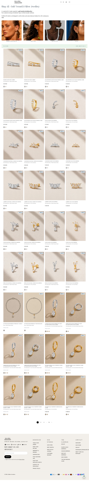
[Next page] (51, 422)
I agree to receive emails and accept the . (15, 459)
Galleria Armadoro (11, 474)
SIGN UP (8, 456)
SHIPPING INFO (36, 454)
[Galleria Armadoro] (21, 2)
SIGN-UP (77, 447)
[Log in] (61, 2)
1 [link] (37, 422)
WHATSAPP (78, 442)
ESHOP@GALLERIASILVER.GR (82, 449)
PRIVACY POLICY (36, 468)
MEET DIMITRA (50, 447)
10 (49, 422)
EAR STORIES (64, 457)
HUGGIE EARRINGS (65, 451)
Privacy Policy (21, 459)
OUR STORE (50, 445)
